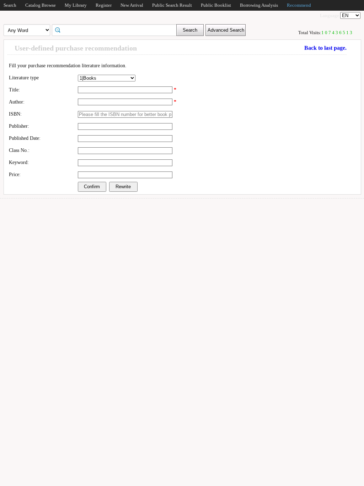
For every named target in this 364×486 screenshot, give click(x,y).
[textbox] (117, 29)
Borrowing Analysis (259, 5)
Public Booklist (216, 5)
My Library (76, 5)
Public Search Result (172, 5)
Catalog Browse (40, 5)
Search (10, 5)
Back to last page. (325, 48)
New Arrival (132, 5)
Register (104, 5)
